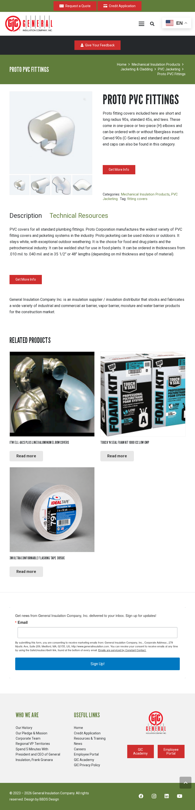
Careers (80, 749)
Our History (24, 728)
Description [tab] (26, 216)
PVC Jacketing (169, 69)
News (78, 744)
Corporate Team (28, 738)
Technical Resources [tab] (78, 216)
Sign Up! (98, 664)
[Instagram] (154, 796)
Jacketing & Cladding (137, 69)
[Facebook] (141, 796)
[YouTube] (179, 796)
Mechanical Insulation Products (156, 65)
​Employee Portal (86, 754)
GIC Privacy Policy (87, 765)
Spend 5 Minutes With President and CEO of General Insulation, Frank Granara (38, 754)
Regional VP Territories (33, 744)
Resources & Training (90, 738)
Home (122, 65)
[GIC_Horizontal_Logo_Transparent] (30, 24)
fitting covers (137, 199)
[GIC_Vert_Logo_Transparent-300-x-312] (156, 722)
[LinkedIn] (167, 796)
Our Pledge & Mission (31, 733)
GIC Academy (84, 760)
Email (23, 622)
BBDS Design (49, 799)
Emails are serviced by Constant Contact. (122, 650)
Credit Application (87, 733)
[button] (141, 24)
